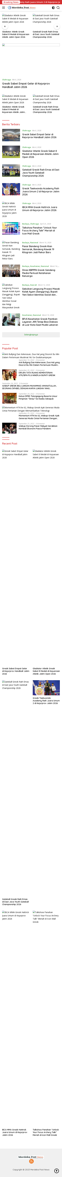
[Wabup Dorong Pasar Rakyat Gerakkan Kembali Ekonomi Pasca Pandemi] (9, 428)
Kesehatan (35, 266)
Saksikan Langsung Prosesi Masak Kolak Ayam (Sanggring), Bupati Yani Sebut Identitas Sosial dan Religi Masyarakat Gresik (41, 293)
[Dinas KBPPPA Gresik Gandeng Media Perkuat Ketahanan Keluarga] (11, 272)
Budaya (25, 223)
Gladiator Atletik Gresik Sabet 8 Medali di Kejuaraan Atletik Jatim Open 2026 (15, 34)
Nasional (34, 242)
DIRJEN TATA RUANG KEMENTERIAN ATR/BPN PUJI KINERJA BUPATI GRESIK (37, 374)
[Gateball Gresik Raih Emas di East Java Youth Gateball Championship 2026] (46, 21)
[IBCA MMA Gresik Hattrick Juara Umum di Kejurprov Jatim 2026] (11, 210)
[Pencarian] (58, 7)
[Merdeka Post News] (21, 8)
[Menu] (4, 7)
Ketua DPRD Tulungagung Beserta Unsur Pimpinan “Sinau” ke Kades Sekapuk (38, 397)
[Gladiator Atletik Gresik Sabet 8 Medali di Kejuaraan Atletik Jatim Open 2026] (15, 21)
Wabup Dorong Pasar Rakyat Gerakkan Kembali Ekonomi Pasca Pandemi (38, 427)
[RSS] (31, 1161)
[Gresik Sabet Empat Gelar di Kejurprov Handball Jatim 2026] (31, 59)
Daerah (33, 285)
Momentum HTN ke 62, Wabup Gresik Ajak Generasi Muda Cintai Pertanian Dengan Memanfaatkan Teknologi (39, 417)
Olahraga (6, 79)
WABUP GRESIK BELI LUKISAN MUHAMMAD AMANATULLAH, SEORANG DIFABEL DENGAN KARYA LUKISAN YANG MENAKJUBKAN (29, 387)
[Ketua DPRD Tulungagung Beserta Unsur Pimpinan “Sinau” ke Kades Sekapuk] (9, 398)
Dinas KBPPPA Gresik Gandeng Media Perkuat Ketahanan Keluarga (38, 273)
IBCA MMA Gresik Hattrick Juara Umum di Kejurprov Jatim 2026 (39, 209)
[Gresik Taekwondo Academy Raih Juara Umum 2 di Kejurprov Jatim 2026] (11, 190)
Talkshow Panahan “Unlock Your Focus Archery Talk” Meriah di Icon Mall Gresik (39, 230)
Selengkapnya (31, 334)
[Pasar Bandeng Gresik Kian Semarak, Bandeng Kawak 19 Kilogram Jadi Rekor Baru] (11, 250)
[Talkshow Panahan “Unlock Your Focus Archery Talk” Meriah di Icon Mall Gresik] (11, 229)
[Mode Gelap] (53, 7)
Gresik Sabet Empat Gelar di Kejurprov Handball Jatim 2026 (26, 85)
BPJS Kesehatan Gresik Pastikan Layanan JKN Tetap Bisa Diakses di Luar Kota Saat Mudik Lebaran (40, 321)
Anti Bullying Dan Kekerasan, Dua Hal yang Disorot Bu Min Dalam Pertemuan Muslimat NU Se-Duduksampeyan (39, 363)
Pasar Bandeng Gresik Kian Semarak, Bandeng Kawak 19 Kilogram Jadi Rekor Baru (38, 249)
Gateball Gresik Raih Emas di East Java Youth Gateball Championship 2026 (46, 34)
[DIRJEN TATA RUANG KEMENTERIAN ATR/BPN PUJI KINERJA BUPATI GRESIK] (9, 374)
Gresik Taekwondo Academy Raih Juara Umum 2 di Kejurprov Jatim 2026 (40, 191)
